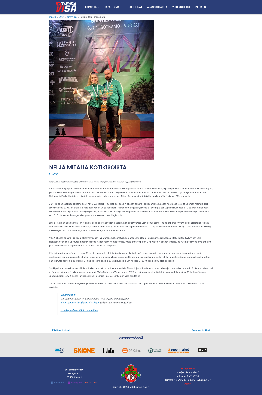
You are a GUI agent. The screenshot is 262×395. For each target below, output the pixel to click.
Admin (187, 383)
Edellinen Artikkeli (59, 330)
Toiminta (91, 7)
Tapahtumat (112, 7)
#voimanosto (68, 302)
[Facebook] (196, 7)
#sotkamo (82, 302)
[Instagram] (201, 7)
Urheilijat (135, 7)
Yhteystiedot (181, 7)
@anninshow (68, 294)
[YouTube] (205, 7)
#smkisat (94, 302)
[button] (98, 7)
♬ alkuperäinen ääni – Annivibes (79, 310)
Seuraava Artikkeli (202, 330)
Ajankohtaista (157, 7)
